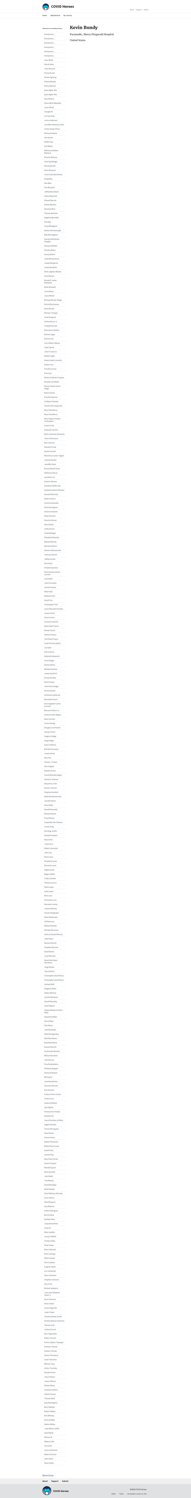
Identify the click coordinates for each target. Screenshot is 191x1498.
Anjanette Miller (50, 1017)
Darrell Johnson (50, 788)
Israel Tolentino (50, 1359)
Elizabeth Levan (50, 861)
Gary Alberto (49, 99)
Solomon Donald (50, 511)
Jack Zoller (48, 1458)
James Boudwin (50, 267)
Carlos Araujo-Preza (52, 129)
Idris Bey (47, 222)
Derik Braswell (50, 287)
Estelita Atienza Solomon (54, 1321)
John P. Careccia (50, 351)
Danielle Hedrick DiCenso (54, 490)
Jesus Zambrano (50, 1450)
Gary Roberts (49, 1206)
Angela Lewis (49, 870)
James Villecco (50, 1381)
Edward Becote (50, 200)
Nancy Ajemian (50, 86)
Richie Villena (49, 1385)
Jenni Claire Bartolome (53, 174)
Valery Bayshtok (50, 196)
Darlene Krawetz (50, 835)
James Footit (49, 613)
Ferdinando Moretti (52, 1051)
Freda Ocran (49, 1098)
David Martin (49, 951)
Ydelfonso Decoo (50, 473)
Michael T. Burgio (51, 313)
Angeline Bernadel (51, 217)
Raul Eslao (48, 563)
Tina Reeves (49, 1180)
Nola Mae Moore (50, 1042)
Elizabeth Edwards (51, 537)
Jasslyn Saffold (50, 1236)
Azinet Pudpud (50, 1163)
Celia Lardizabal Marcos (53, 934)
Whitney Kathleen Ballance (51, 151)
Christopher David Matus (54, 975)
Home (44, 15)
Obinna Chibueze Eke (52, 550)
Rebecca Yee (49, 1441)
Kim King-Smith (50, 831)
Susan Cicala (49, 425)
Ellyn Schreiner (50, 1275)
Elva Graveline (49, 690)
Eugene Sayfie (50, 1267)
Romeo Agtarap (50, 77)
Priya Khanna (49, 818)
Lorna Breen (49, 291)
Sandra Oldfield (50, 1103)
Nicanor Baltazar (50, 157)
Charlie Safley (49, 1241)
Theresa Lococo (50, 883)
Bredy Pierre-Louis (51, 1146)
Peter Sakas (49, 1245)
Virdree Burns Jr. (50, 321)
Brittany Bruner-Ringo (53, 300)
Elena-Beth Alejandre (52, 103)
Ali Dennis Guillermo (52, 695)
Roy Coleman (49, 443)
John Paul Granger (51, 686)
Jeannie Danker (50, 460)
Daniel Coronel (50, 451)
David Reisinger (50, 1185)
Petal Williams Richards (53, 1193)
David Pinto (48, 1150)
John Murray (49, 1060)
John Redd (48, 1176)
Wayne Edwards (50, 542)
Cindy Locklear (50, 878)
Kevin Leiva (48, 857)
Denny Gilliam (49, 665)
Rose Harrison (49, 719)
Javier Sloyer (49, 1312)
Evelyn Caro (48, 364)
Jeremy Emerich (50, 554)
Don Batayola (49, 187)
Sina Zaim (48, 1446)
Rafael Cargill (49, 356)
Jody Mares (48, 938)
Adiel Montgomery (51, 1034)
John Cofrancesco (51, 438)
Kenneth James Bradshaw (50, 281)
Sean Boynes (49, 276)
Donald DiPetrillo (51, 494)
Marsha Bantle (49, 166)
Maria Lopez (49, 887)
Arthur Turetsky (50, 1368)
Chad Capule (49, 347)
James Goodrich (50, 673)
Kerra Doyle (48, 524)
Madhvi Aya (48, 142)
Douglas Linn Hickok (52, 727)
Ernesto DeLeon (50, 481)
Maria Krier (48, 839)
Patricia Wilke (49, 1420)
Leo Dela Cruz (49, 477)
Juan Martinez (50, 956)
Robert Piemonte (51, 1142)
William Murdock (51, 1055)
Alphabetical (55, 15)
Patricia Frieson (50, 634)
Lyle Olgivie (48, 1107)
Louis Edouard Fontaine (53, 609)
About (132, 9)
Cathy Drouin (49, 529)
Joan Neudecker (50, 1081)
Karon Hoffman (50, 745)
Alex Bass (48, 183)
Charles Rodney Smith (53, 1316)
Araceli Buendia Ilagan (53, 775)
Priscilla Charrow (50, 397)
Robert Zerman (50, 1454)
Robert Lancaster (51, 848)
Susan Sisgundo (50, 1308)
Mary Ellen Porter (51, 1159)
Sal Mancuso (49, 921)
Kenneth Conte (50, 447)
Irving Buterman (50, 326)
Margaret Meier (50, 988)
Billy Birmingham (51, 235)
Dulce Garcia (49, 652)
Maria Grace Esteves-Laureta (52, 573)
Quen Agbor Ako (50, 90)
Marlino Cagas (49, 334)
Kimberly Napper (51, 1068)
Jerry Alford (49, 107)
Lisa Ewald (48, 579)
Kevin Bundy (49, 308)
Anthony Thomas (50, 1346)
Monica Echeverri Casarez (54, 377)
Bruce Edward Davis (52, 468)
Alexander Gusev (50, 699)
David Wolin (48, 1433)
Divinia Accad (49, 73)
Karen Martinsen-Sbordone (51, 961)
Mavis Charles (49, 393)
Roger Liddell (49, 874)
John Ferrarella (50, 583)
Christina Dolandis (51, 503)
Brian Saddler (49, 1232)
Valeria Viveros (50, 1394)
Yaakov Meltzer (50, 993)
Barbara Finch (49, 596)
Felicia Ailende (50, 81)
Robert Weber (49, 1411)
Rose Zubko (49, 1463)
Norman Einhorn (50, 546)
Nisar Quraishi (49, 1172)
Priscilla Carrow (50, 369)
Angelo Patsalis (50, 1124)
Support (139, 9)
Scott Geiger (49, 660)
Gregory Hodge (50, 736)
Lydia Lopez (48, 891)
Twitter (121, 1494)
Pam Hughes (49, 766)
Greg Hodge (49, 740)
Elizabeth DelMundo (52, 486)
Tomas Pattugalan (51, 1129)
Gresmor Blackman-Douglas (52, 240)
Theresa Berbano (51, 213)
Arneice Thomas (50, 1351)
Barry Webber (49, 1407)
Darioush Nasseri (50, 1073)
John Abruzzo (49, 68)
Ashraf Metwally (50, 1001)
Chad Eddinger (50, 533)
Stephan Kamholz (51, 792)
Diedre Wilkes (49, 1424)
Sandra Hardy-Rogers (52, 715)
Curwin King (49, 826)
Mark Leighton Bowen (52, 271)
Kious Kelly (48, 805)
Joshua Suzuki (50, 1329)
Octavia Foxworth (51, 622)
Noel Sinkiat (49, 1303)
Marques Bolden (50, 246)
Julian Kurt (48, 844)
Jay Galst (47, 647)
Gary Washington (50, 1403)
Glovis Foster (49, 617)
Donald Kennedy (50, 809)
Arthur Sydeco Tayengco (54, 1342)
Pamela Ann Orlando (52, 1111)
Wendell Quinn (50, 1167)
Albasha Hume (50, 770)
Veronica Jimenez (51, 779)
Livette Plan (49, 1154)
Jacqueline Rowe (51, 1223)
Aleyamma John (50, 783)
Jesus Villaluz (49, 1377)
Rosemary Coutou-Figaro (54, 455)
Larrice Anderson (50, 120)
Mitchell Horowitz (51, 749)
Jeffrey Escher (49, 559)
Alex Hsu (47, 758)
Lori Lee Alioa (49, 116)
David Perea (49, 1133)
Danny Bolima (49, 254)
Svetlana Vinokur (51, 1390)
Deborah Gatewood (52, 656)
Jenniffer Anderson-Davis (54, 124)
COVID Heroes (62, 6)
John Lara (48, 852)
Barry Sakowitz (50, 1249)
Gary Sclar (48, 1284)
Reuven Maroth (50, 943)
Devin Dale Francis (51, 626)
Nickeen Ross (49, 1219)
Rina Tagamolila (50, 1334)
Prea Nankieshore (51, 1064)
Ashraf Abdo (49, 64)
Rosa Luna (48, 895)
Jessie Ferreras (50, 587)
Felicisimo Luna (50, 900)
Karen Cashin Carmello (53, 360)
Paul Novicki (49, 1090)
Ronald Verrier (50, 1372)
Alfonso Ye (48, 1437)
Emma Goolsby (50, 678)
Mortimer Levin (50, 865)
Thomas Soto (49, 1325)
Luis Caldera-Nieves (52, 343)
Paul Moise (48, 1025)
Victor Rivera (49, 1198)
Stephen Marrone (51, 947)
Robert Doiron (49, 498)
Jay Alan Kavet (50, 801)
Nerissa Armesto (50, 133)
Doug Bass (48, 179)
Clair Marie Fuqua (51, 639)
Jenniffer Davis (50, 464)
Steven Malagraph (51, 913)
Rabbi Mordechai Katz (53, 796)
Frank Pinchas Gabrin (52, 643)
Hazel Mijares (49, 1006)
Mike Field (48, 591)
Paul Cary (48, 373)
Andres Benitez (50, 204)
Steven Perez (49, 1137)
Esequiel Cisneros (51, 430)
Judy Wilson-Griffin (51, 1428)
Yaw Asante (48, 137)
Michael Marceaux (51, 930)
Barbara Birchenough (52, 230)
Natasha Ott (49, 1116)
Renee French (49, 630)
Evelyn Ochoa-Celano (52, 1094)
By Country (68, 15)
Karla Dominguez (51, 507)
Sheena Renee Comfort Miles (53, 1011)
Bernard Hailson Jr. (51, 710)
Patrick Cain (48, 339)
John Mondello (50, 1030)
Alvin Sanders (49, 1262)
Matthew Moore (50, 1038)
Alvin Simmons (50, 1299)
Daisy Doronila (49, 516)
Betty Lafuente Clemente (54, 434)
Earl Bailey (48, 146)
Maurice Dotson (50, 520)
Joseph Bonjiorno (51, 263)
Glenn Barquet (50, 170)
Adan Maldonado (50, 917)
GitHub (113, 1494)
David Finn (48, 600)
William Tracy (49, 1364)
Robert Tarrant (50, 1338)
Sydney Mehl (49, 984)
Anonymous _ (49, 34)
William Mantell (50, 926)
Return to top (47, 1475)
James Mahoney (50, 908)
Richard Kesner (50, 814)
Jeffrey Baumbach (51, 192)
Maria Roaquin (49, 1202)
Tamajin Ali (48, 111)
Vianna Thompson (51, 1355)
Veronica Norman (51, 1086)
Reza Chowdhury (50, 410)
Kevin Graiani (49, 682)
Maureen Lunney (50, 904)
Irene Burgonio (50, 317)
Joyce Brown (49, 296)
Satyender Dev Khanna (53, 822)
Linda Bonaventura (51, 259)
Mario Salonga (49, 1254)
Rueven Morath (50, 1047)
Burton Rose (49, 1215)
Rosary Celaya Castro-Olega (52, 387)
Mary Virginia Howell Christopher (52, 419)
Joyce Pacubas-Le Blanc (53, 1120)
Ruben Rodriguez (51, 1210)
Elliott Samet (49, 1258)
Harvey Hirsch (49, 732)
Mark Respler (49, 1189)
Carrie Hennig (49, 723)
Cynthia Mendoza (51, 997)
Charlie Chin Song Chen (53, 406)
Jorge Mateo (49, 967)
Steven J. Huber (50, 762)
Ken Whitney (49, 1415)
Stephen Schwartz (51, 1279)
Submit (146, 9)
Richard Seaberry (51, 1288)
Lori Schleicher (50, 1271)
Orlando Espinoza (51, 567)
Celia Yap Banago (50, 161)
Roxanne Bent (49, 209)
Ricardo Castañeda (51, 382)
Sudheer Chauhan (51, 401)
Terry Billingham (50, 226)
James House (49, 753)
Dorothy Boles (49, 250)
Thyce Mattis (49, 971)
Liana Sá (47, 1228)
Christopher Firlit (51, 604)
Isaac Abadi (48, 60)
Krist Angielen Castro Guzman (52, 704)
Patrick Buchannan (51, 304)
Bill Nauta (48, 1077)
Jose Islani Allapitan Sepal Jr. (52, 1293)
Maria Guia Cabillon (51, 330)
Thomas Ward (49, 1398)
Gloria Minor (49, 1021)
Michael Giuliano (50, 669)
